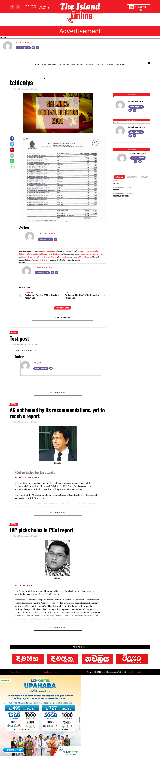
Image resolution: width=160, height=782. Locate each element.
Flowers (87, 251)
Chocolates (35, 254)
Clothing (44, 254)
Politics (99, 65)
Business (71, 65)
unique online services (88, 254)
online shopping (48, 251)
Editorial (90, 65)
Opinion (80, 65)
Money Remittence (29, 257)
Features (52, 65)
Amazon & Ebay (39, 260)
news (44, 65)
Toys (73, 251)
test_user (38, 362)
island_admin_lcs (24, 42)
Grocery (79, 251)
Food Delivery (64, 257)
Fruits (27, 254)
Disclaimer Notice (50, 672)
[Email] (33, 47)
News (40, 257)
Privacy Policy (15, 672)
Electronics (57, 254)
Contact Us (120, 65)
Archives (109, 65)
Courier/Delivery (50, 257)
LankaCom (139, 672)
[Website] (37, 47)
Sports (62, 65)
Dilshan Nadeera (46, 233)
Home (37, 65)
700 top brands (84, 257)
